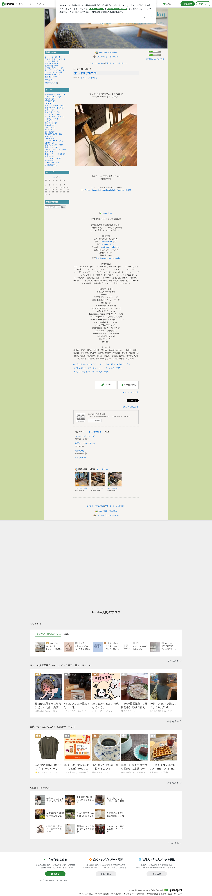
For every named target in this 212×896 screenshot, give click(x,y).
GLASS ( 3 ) (49, 143)
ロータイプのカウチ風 (53, 72)
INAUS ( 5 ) (49, 136)
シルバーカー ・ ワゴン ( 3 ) (55, 154)
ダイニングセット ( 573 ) (54, 105)
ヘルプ (179, 894)
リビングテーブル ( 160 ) (54, 116)
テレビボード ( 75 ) (52, 112)
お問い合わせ (103, 894)
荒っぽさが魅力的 (85, 73)
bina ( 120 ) (49, 130)
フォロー (96, 420)
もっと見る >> (80, 457)
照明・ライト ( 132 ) (53, 152)
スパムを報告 (87, 894)
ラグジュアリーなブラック (55, 59)
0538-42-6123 (108, 244)
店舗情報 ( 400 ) (51, 165)
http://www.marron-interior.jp (108, 258)
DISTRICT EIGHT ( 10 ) (54, 141)
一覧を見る (49, 80)
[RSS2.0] (155, 55)
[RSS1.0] (155, 52)
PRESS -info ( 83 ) (52, 163)
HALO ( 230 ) (50, 127)
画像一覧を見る (51, 83)
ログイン (203, 3)
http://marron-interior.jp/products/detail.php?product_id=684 (106, 190)
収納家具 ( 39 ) (50, 125)
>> (60, 177)
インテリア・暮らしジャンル (48, 634)
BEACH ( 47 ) (50, 101)
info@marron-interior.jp (110, 247)
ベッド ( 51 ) (49, 121)
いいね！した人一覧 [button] (130, 392)
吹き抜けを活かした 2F (54, 68)
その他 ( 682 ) (50, 160)
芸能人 (67, 634)
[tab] (48, 633)
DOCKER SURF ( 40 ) (53, 134)
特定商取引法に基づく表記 (160, 894)
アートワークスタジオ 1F (54, 70)
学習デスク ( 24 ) (51, 147)
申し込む (157, 874)
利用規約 (117, 894)
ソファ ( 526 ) (50, 110)
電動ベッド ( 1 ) (51, 123)
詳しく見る (106, 874)
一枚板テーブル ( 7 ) (52, 119)
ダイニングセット (88, 78)
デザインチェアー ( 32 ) (54, 145)
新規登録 (188, 3)
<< (54, 177)
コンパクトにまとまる (85, 436)
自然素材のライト (52, 63)
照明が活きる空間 (52, 66)
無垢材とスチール (52, 77)
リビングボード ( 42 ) (53, 114)
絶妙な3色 (79, 450)
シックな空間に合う (52, 61)
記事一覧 (108, 63)
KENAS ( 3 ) (49, 99)
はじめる (55, 874)
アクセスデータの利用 (135, 894)
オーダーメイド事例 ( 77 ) (55, 94)
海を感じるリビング (52, 74)
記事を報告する (132, 407)
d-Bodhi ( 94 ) (50, 132)
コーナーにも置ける (52, 57)
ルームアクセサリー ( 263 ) (55, 149)
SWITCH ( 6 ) (50, 103)
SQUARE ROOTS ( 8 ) (53, 97)
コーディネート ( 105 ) (53, 158)
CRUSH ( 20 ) (50, 138)
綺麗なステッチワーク (85, 443)
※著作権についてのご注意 (155, 59)
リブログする (130, 385)
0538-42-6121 (106, 241)
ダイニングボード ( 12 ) (54, 108)
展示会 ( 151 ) (50, 156)
